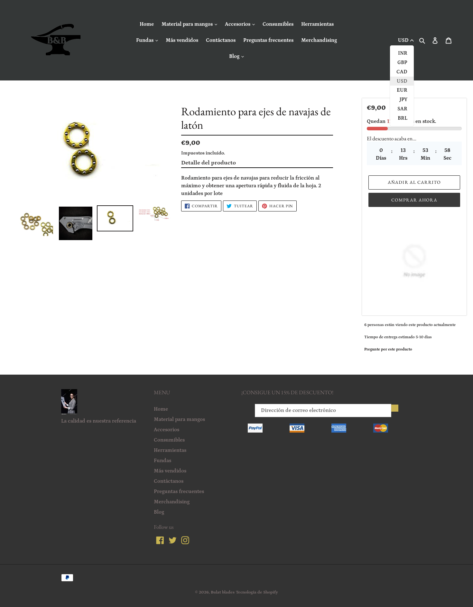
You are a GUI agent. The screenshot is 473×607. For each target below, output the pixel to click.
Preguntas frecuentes (268, 40)
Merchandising (319, 40)
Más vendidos (182, 40)
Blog (235, 56)
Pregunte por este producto (388, 349)
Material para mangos (188, 24)
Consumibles (278, 24)
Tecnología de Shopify (257, 592)
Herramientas (317, 24)
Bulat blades (223, 592)
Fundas (145, 40)
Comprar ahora (414, 200)
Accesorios (238, 24)
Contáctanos (221, 40)
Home (147, 24)
